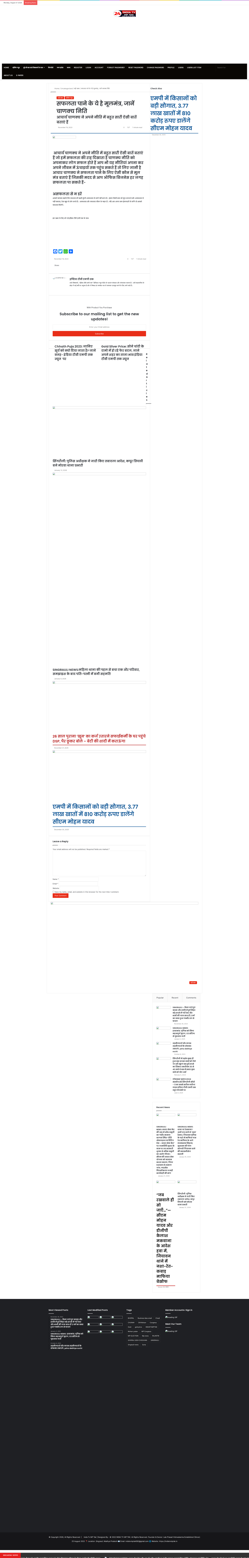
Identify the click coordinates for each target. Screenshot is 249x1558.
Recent (175, 997)
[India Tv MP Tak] (124, 13)
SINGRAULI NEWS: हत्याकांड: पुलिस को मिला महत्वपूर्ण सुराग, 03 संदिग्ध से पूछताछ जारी (184, 1032)
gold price (138, 1327)
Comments (191, 997)
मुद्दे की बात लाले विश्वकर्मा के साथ (33, 67)
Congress (153, 1323)
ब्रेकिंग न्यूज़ (16, 67)
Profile (171, 67)
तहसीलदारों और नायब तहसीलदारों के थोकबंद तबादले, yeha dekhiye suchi (182, 1047)
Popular (160, 997)
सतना (68, 67)
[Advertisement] (124, 40)
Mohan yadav (133, 1331)
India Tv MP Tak (90, 1537)
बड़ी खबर (60, 98)
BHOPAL (131, 1318)
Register (78, 67)
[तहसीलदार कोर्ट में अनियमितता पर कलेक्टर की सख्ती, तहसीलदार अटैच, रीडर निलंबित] (117, 1333)
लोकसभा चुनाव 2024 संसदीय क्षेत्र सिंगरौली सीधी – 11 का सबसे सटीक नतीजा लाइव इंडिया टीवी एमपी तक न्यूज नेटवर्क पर (184, 1084)
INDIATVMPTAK (151, 1327)
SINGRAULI (155, 1340)
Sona (144, 1345)
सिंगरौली (50, 67)
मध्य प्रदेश (60, 67)
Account (99, 67)
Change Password (155, 67)
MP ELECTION (133, 1336)
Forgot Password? (116, 67)
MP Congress (146, 1331)
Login (88, 67)
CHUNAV (131, 1323)
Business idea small (145, 1318)
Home (6, 67)
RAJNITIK (155, 1336)
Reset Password (135, 67)
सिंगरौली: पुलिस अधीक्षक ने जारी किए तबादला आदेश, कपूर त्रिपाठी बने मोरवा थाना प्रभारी (186, 1199)
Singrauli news (133, 1345)
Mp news (145, 1336)
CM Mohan (142, 1323)
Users (181, 67)
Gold (129, 1327)
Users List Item (194, 67)
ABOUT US (8, 75)
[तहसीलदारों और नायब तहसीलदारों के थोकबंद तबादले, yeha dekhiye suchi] (163, 1047)
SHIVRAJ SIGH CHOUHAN (137, 1340)
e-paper (19, 75)
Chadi (157, 1318)
